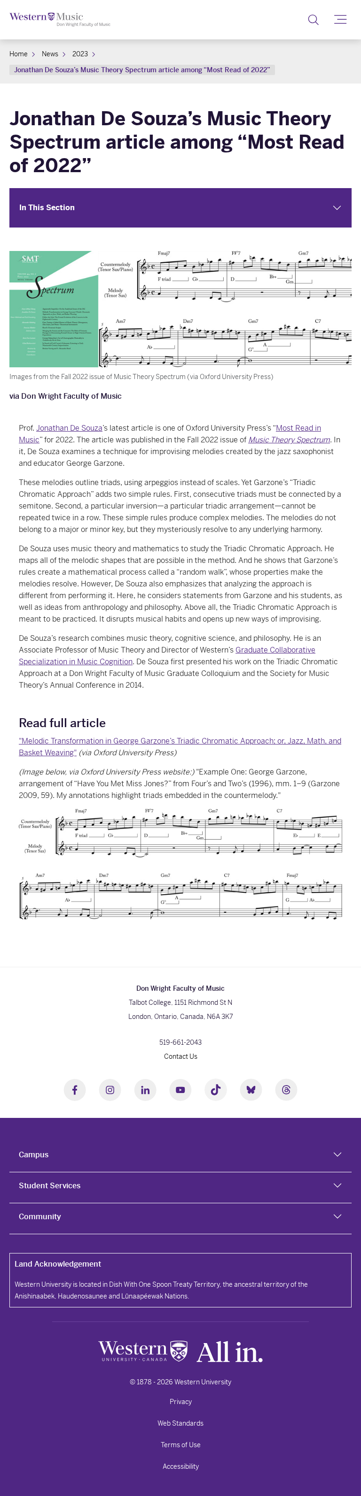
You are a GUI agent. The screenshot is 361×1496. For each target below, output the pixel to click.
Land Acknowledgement (58, 1264)
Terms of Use (181, 1445)
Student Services (49, 1186)
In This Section (47, 208)
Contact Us (180, 1056)
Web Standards (180, 1423)
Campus (33, 1155)
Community (40, 1217)
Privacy (181, 1401)
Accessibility (181, 1466)
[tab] (180, 1156)
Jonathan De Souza (69, 428)
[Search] (313, 19)
